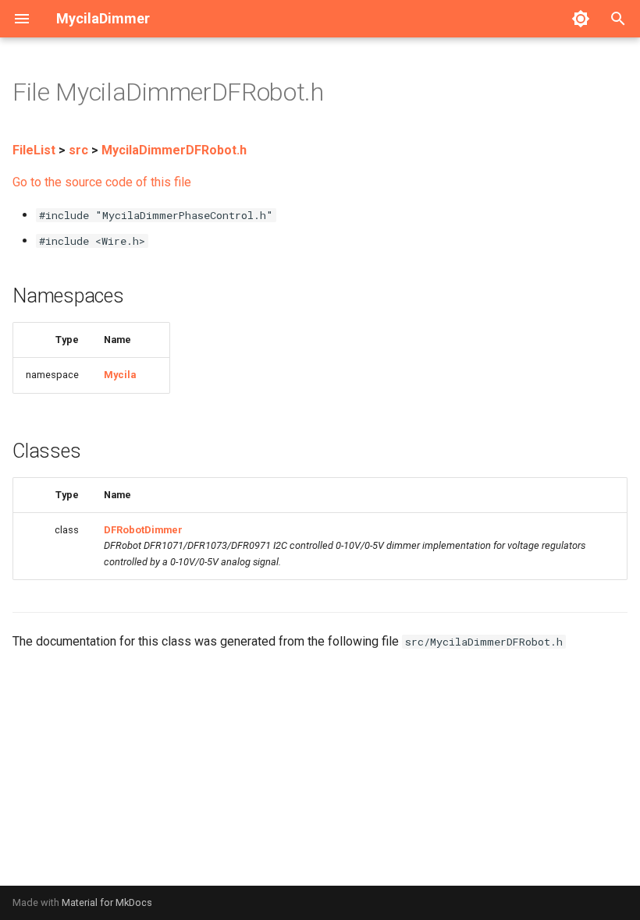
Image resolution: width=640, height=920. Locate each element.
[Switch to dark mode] (580, 18)
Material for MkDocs (107, 902)
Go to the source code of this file (101, 182)
